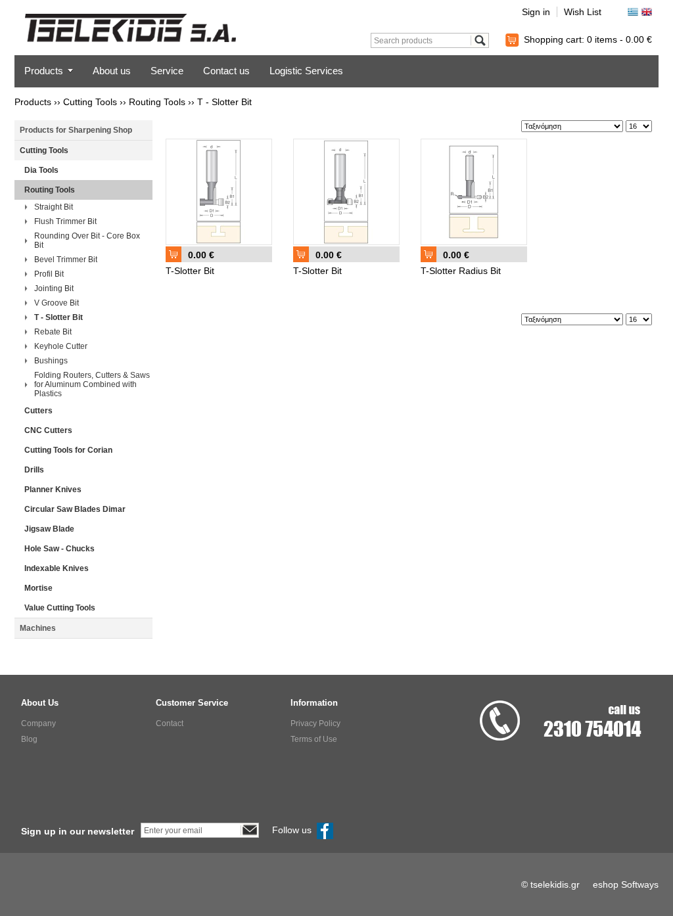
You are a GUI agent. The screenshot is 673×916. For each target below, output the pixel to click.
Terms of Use (313, 739)
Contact (169, 723)
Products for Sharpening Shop (76, 130)
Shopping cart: (588, 39)
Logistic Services (306, 70)
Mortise (38, 588)
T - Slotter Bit (224, 102)
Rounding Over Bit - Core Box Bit (87, 240)
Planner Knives (52, 489)
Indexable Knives (56, 568)
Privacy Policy (315, 723)
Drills (34, 469)
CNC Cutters (48, 430)
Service (167, 70)
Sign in (536, 12)
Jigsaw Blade (49, 529)
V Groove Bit (56, 303)
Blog (29, 739)
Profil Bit (49, 274)
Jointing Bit (54, 288)
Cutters (38, 410)
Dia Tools (41, 170)
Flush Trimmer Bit (65, 221)
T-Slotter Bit (190, 270)
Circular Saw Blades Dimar (75, 509)
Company (38, 723)
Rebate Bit (53, 331)
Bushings (51, 360)
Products (43, 70)
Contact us (226, 70)
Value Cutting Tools (59, 607)
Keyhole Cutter (60, 346)
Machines (38, 628)
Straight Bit (53, 207)
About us (112, 70)
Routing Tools (157, 102)
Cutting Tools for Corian (68, 450)
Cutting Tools (90, 102)
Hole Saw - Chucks (59, 548)
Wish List (582, 12)
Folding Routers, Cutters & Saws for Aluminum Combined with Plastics (92, 384)
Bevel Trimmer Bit (65, 259)
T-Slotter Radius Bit (461, 270)
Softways (640, 884)
